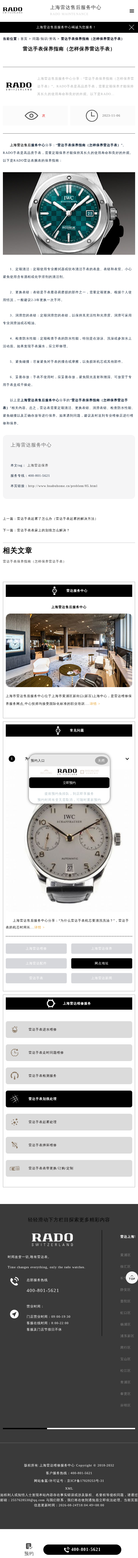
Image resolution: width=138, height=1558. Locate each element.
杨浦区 (125, 1324)
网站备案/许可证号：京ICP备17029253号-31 (69, 1481)
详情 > (95, 703)
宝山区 (125, 1359)
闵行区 (125, 1347)
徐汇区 (125, 1266)
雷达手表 (36, 978)
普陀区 (125, 1301)
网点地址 (102, 963)
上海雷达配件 (36, 963)
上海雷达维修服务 (77, 1003)
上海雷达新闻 (101, 978)
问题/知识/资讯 (44, 38)
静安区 (125, 1289)
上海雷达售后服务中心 (75, 7)
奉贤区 (125, 1393)
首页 (24, 38)
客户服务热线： (69, 1473)
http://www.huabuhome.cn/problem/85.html (63, 486)
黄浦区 (125, 1255)
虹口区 (125, 1313)
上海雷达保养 (37, 465)
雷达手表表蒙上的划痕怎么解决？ (43, 530)
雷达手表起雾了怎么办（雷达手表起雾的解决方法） (57, 518)
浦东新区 (127, 1336)
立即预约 (69, 782)
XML (69, 1488)
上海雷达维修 (36, 948)
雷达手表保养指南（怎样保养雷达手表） (34, 561)
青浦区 (125, 1382)
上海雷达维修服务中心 (57, 1465)
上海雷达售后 (20, 145)
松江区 (125, 1370)
